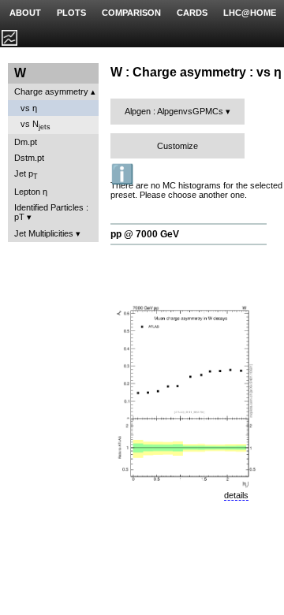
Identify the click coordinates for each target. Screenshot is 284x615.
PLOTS (71, 12)
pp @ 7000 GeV (144, 234)
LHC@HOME (249, 12)
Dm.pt (25, 142)
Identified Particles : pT (51, 212)
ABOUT (25, 12)
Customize (177, 146)
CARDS (192, 12)
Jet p (26, 175)
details (236, 495)
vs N (35, 125)
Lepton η (30, 191)
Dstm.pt (29, 157)
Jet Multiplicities (43, 233)
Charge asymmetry (51, 91)
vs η (29, 108)
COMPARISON (131, 12)
